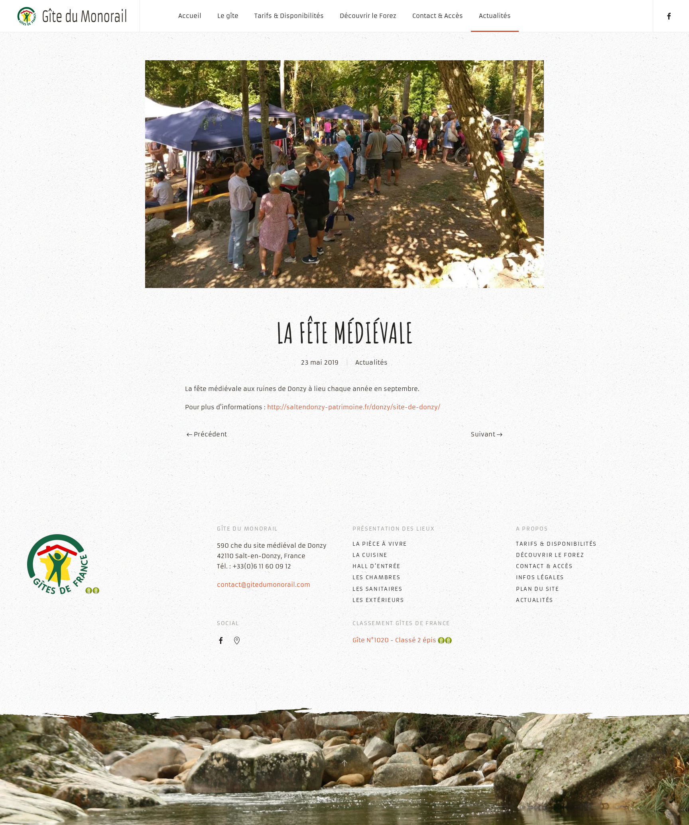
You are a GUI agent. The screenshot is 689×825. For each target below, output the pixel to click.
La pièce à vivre (379, 544)
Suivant (484, 434)
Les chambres (376, 577)
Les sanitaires (377, 589)
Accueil (189, 16)
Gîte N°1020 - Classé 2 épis (395, 640)
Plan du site (537, 589)
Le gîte (227, 16)
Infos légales (540, 577)
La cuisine (370, 555)
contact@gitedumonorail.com (263, 584)
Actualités (495, 16)
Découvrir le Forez (368, 16)
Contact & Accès (437, 16)
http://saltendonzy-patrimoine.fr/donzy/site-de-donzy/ (353, 407)
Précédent (209, 434)
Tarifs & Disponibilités (289, 16)
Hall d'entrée (376, 566)
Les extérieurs (378, 600)
